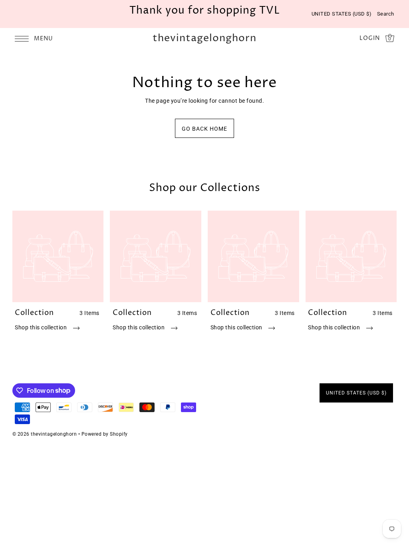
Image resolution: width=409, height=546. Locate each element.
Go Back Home (204, 129)
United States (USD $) (342, 14)
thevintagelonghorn (204, 39)
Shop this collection (41, 327)
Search (385, 14)
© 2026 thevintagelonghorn (44, 434)
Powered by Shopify (104, 434)
